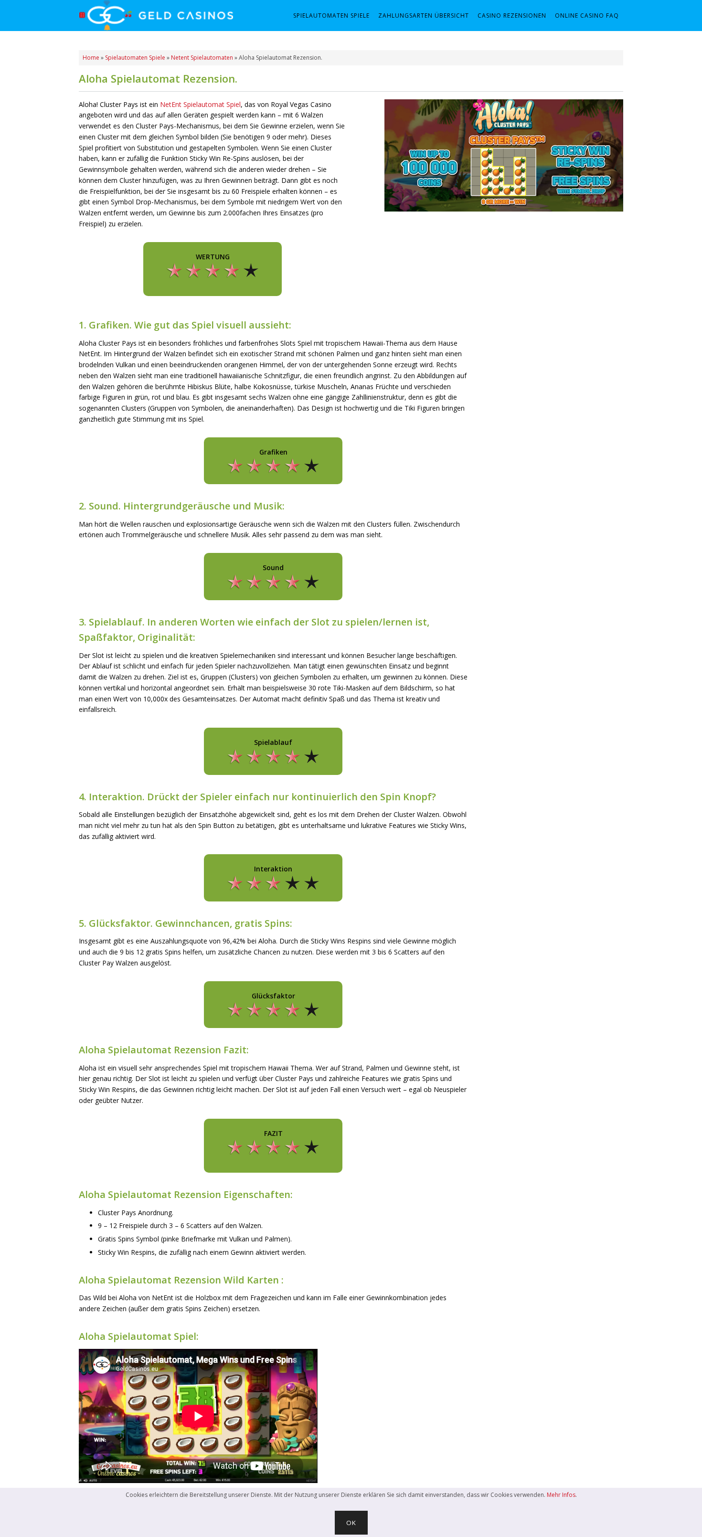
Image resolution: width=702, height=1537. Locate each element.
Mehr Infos (561, 1495)
